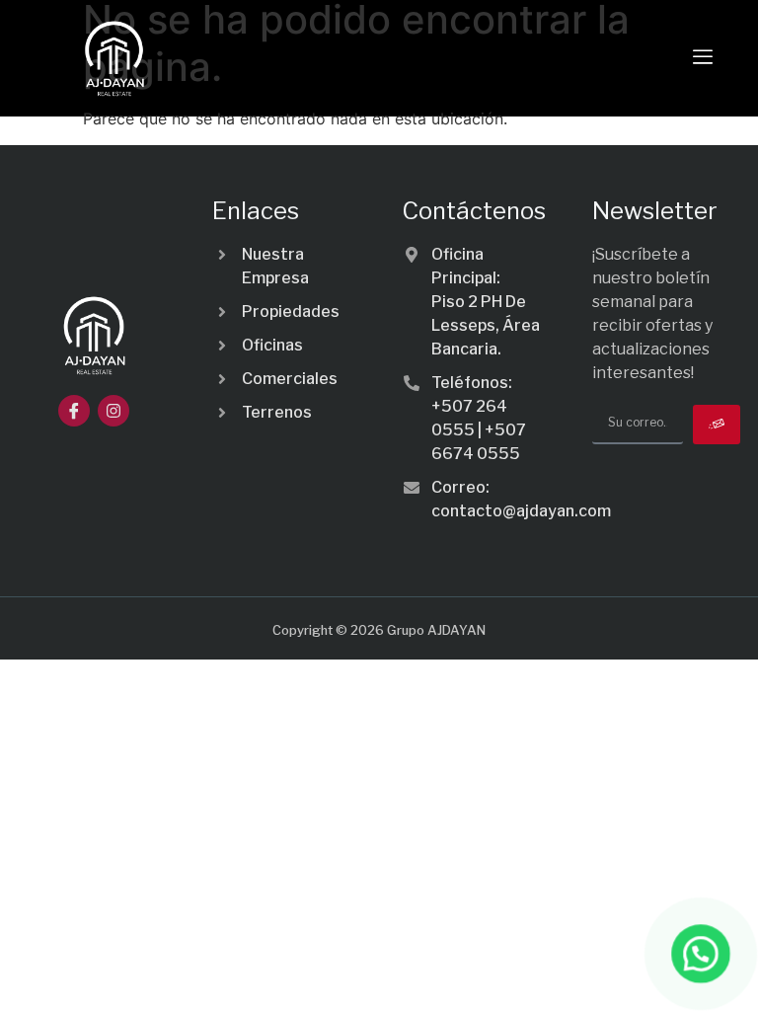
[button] (700, 953)
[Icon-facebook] (74, 411)
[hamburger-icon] (702, 58)
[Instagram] (113, 411)
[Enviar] (716, 424)
